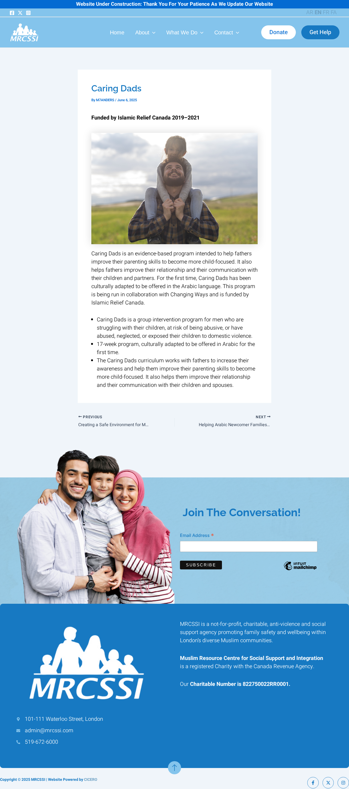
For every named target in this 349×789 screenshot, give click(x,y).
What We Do (181, 32)
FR (326, 12)
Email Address (197, 536)
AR (309, 12)
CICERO (90, 779)
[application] (152, 32)
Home (117, 32)
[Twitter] (20, 12)
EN (318, 12)
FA (334, 12)
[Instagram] (28, 12)
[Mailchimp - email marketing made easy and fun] (300, 570)
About (142, 32)
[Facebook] (12, 12)
